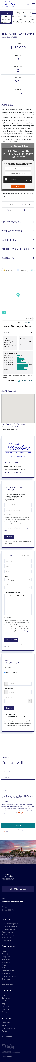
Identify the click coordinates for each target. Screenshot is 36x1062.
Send (18, 825)
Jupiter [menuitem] (4, 965)
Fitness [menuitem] (4, 1031)
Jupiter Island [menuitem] (6, 968)
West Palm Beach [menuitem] (7, 985)
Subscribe (9, 537)
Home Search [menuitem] (6, 940)
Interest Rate (8, 697)
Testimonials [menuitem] (6, 1006)
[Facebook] (2, 910)
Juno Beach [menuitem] (6, 962)
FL (14, 424)
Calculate (9, 708)
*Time (6, 584)
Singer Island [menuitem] (6, 979)
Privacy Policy (22, 813)
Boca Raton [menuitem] (5, 954)
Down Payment (9, 688)
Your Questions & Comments (13, 592)
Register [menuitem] (4, 1012)
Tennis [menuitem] (4, 1034)
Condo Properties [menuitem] (7, 932)
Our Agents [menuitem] (6, 998)
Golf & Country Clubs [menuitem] (9, 1028)
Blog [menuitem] (3, 1004)
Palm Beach (21, 424)
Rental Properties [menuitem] (7, 938)
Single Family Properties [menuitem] (10, 935)
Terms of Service (12, 646)
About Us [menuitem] (5, 995)
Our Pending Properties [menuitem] (9, 927)
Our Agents (18, 473)
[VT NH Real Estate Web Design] (18, 1046)
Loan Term (7, 668)
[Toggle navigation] (33, 4)
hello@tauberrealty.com (12, 901)
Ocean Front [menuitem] (6, 1023)
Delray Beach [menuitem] (6, 957)
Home (3, 424)
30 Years (8, 673)
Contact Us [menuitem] (5, 1009)
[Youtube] (9, 910)
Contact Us (8, 473)
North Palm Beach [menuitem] (8, 971)
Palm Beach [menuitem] (6, 973)
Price (5, 680)
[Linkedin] (6, 910)
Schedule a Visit (25, 555)
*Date (6, 576)
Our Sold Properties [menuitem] (8, 929)
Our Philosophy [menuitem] (7, 1001)
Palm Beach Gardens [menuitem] (9, 976)
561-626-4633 (28, 4)
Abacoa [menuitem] (4, 951)
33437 (17, 427)
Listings (9, 424)
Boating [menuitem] (4, 1025)
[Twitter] (13, 910)
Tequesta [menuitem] (5, 982)
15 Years (16, 673)
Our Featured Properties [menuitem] (10, 924)
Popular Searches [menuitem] (7, 1037)
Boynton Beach (8, 427)
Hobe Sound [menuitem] (6, 959)
